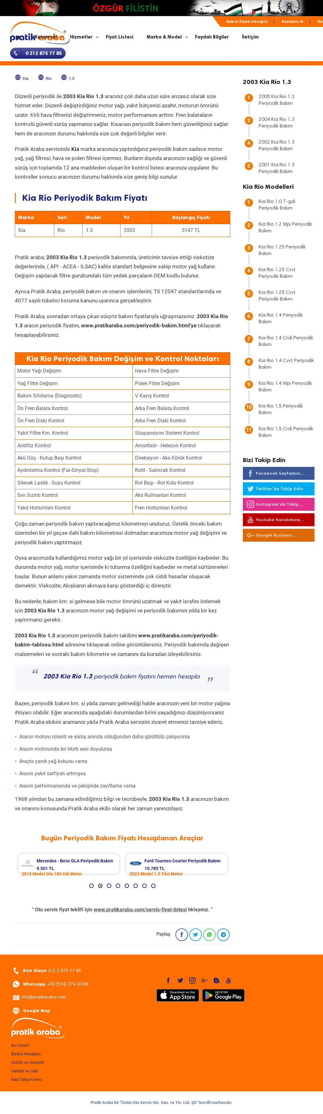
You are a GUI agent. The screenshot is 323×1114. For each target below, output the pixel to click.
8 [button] (153, 886)
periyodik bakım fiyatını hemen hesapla (121, 677)
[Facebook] (181, 934)
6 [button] (136, 886)
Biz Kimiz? (20, 1045)
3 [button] (109, 886)
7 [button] (144, 886)
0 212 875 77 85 (52, 970)
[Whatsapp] (209, 934)
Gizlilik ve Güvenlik (27, 1062)
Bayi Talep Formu (26, 1079)
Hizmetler (81, 37)
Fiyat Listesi (119, 37)
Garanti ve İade (24, 1071)
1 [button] (91, 886)
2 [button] (100, 886)
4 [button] (118, 886)
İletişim (250, 37)
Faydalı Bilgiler (212, 37)
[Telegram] (223, 934)
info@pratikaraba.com (43, 997)
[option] (69, 863)
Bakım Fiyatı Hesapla (246, 21)
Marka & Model (164, 37)
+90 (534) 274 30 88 (55, 984)
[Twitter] (195, 934)
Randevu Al (292, 21)
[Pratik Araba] (57, 1028)
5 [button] (127, 886)
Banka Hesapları (26, 1053)
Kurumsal (46, 37)
